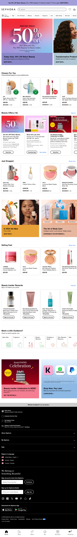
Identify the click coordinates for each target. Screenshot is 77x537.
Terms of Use (13, 519)
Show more (72, 161)
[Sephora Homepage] (8, 9)
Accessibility (21, 519)
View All (73, 285)
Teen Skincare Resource (62, 338)
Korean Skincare (38, 338)
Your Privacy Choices (37, 519)
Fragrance (16, 337)
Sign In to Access (9, 317)
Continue (29, 482)
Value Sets (5, 337)
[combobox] (42, 9)
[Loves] (70, 9)
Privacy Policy (5, 519)
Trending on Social (50, 338)
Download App (32, 152)
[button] (11, 305)
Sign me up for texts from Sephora (12, 478)
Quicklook (6, 87)
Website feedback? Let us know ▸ (38, 405)
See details (43, 152)
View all (73, 113)
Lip (25, 337)
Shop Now (8, 152)
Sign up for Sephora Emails (10, 488)
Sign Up (29, 492)
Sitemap (28, 519)
